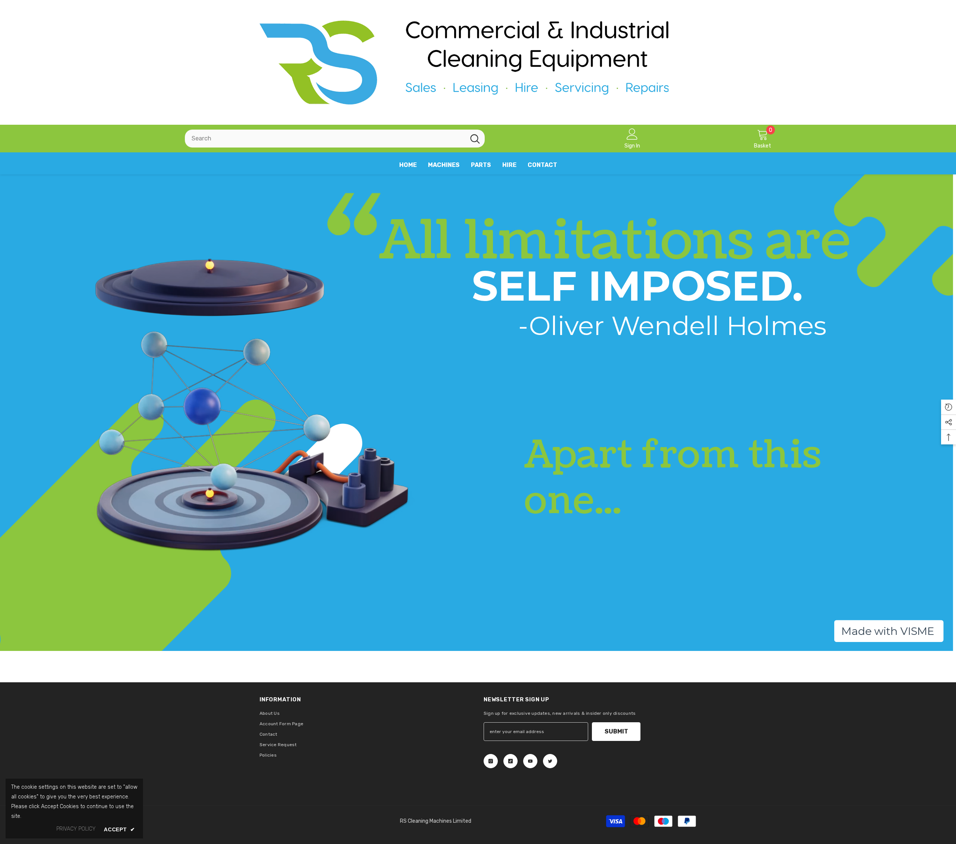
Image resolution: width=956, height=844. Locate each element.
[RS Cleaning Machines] (478, 62)
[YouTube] (530, 761)
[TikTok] (510, 761)
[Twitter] (550, 761)
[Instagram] (491, 761)
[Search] (335, 139)
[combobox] (325, 139)
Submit (616, 731)
